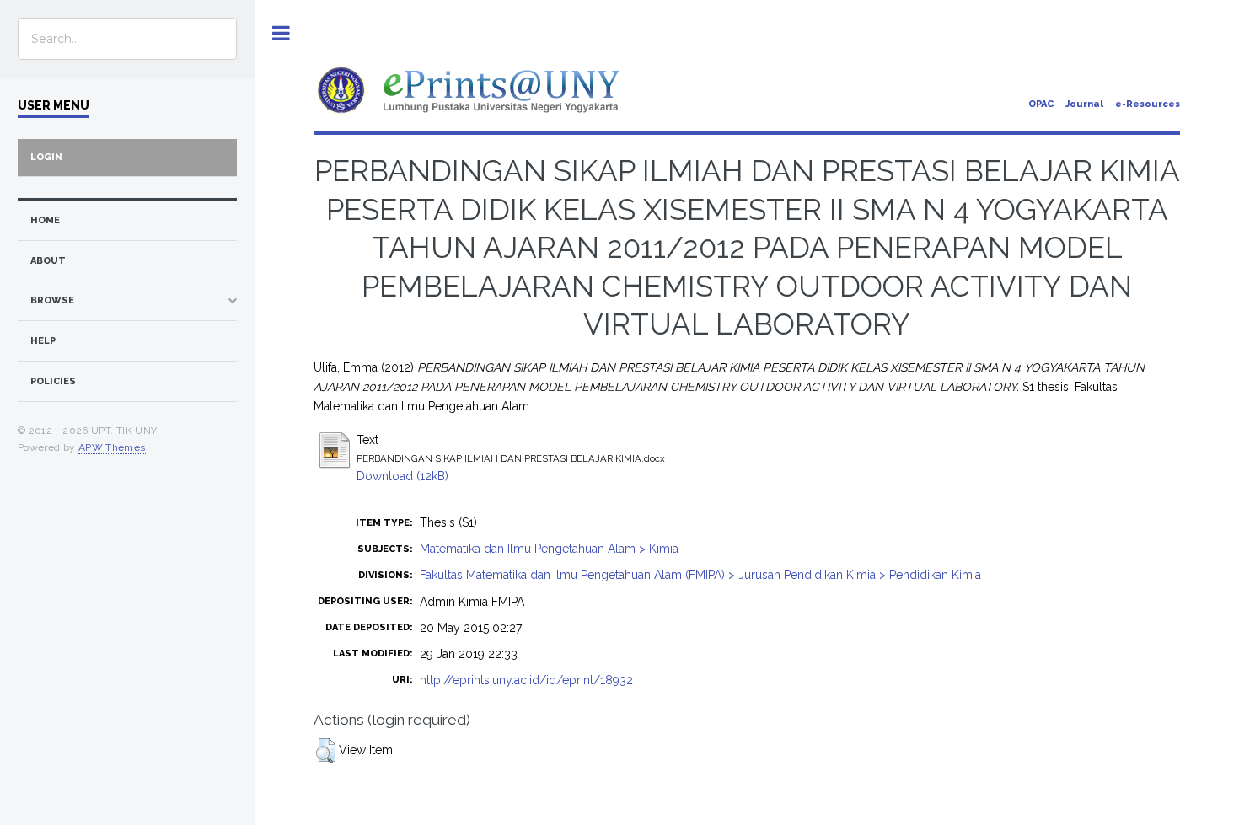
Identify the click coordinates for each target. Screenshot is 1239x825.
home (45, 220)
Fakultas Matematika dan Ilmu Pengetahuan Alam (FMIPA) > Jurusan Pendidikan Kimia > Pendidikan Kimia (700, 574)
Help (43, 340)
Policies (53, 381)
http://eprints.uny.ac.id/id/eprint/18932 (526, 680)
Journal (1084, 104)
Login (46, 157)
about (48, 260)
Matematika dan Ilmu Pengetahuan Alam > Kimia (549, 548)
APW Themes (112, 447)
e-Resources (1147, 104)
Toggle (281, 33)
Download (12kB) (402, 476)
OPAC (1041, 104)
